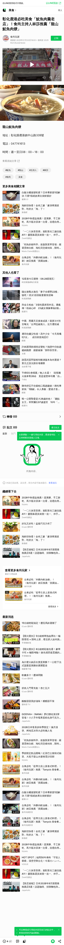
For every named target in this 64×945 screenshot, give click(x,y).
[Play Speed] (44, 77)
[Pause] (32, 64)
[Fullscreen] (57, 77)
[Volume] (50, 77)
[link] (17, 941)
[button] (7, 941)
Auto (54, 52)
